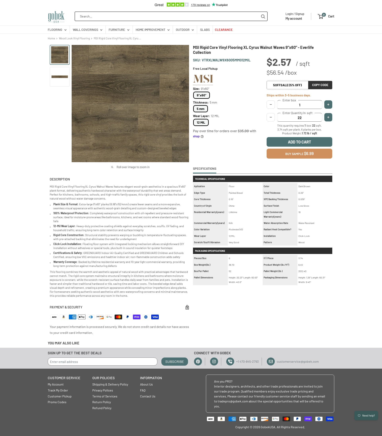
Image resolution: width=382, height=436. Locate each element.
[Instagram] (214, 361)
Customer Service (64, 378)
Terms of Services (104, 396)
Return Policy (101, 402)
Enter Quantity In (298, 112)
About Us (146, 384)
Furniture (117, 29)
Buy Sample (299, 153)
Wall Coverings (85, 29)
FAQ (142, 390)
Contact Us (147, 396)
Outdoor (183, 29)
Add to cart (299, 142)
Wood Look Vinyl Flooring (74, 38)
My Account (56, 384)
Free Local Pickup (205, 68)
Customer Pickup (60, 396)
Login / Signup (295, 14)
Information (151, 378)
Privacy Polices (102, 390)
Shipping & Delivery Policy (110, 384)
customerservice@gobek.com (298, 361)
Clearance (224, 29)
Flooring (55, 29)
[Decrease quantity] (271, 117)
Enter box (289, 100)
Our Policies (103, 378)
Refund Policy (101, 408)
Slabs (205, 29)
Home (51, 38)
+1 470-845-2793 (247, 361)
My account (294, 18)
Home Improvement (150, 29)
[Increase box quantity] (328, 104)
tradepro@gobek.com (233, 401)
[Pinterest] (198, 361)
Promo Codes (57, 402)
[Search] (263, 16)
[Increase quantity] (328, 117)
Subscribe (174, 361)
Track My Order (58, 390)
